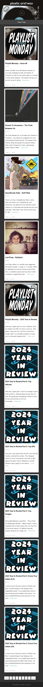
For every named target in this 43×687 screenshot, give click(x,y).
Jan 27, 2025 (10, 341)
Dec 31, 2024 (10, 406)
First (6, 678)
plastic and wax (21, 3)
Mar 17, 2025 (10, 85)
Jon (8, 66)
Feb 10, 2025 (10, 217)
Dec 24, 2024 (10, 670)
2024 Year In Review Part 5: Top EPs (20, 446)
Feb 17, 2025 (10, 152)
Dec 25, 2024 (10, 603)
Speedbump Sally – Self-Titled (17, 193)
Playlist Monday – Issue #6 (16, 63)
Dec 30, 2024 (10, 470)
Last (33, 678)
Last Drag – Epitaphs (14, 257)
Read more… (26, 80)
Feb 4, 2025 (9, 279)
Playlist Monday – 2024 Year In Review (21, 319)
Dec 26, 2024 (10, 535)
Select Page (21, 22)
